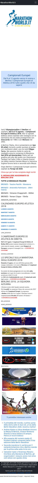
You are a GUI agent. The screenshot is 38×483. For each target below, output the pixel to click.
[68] (19, 360)
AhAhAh (28, 473)
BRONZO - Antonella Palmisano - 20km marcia (16, 188)
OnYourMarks (11, 473)
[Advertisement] (19, 50)
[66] (19, 311)
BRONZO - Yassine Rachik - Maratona (16, 184)
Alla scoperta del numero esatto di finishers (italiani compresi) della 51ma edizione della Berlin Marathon (19, 440)
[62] (19, 321)
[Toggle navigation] (35, 2)
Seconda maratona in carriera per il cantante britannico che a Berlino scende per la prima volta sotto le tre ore (20, 447)
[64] (19, 340)
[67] (19, 330)
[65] (19, 350)
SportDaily (20, 473)
